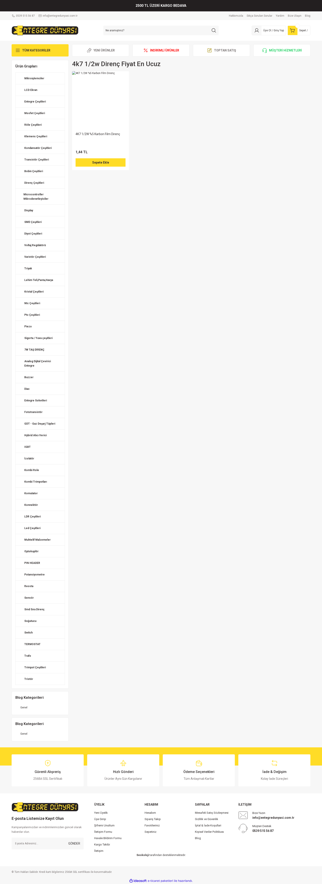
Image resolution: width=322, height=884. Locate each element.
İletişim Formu (103, 831)
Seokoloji (142, 855)
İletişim (98, 850)
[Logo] (45, 30)
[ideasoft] (138, 881)
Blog (198, 838)
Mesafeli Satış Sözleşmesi (211, 812)
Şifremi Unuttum (104, 825)
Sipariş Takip (153, 819)
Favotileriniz (152, 825)
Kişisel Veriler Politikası (209, 831)
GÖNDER (74, 843)
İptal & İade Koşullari (208, 825)
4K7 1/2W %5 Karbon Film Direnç (98, 134)
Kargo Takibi (102, 844)
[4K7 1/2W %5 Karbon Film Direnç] (100, 99)
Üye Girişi (100, 819)
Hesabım (150, 812)
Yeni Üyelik (101, 812)
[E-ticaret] (160, 881)
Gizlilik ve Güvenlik (206, 819)
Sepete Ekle (100, 162)
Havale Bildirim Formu (108, 838)
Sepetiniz (150, 831)
